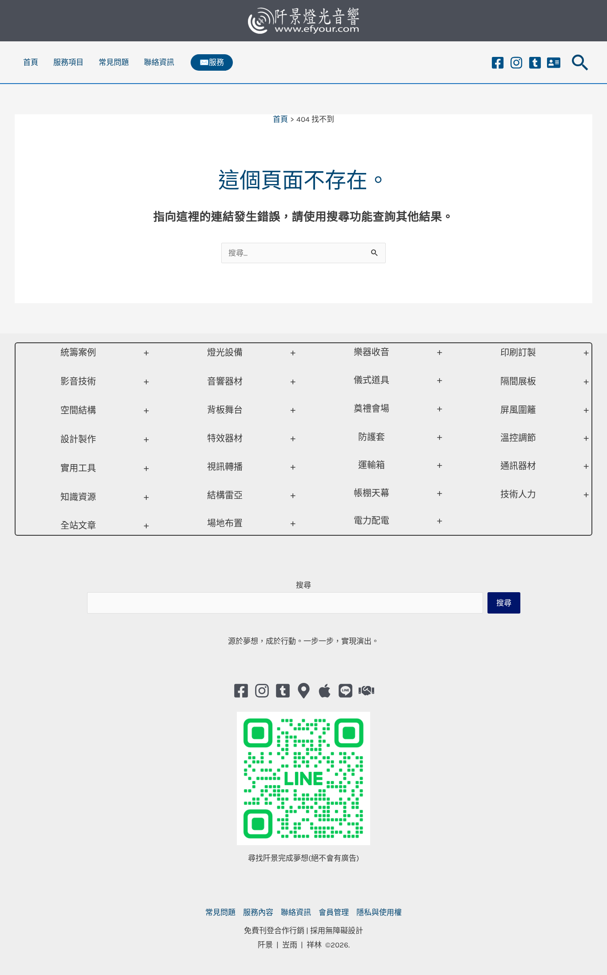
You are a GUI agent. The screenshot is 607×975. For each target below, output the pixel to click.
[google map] (303, 690)
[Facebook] (497, 62)
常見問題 (114, 62)
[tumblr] (535, 62)
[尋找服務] (366, 690)
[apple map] (324, 690)
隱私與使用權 (379, 912)
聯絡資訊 (159, 62)
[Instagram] (516, 62)
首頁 (30, 62)
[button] (212, 62)
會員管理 (334, 912)
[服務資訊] (553, 62)
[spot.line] (345, 690)
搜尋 (303, 585)
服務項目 (68, 62)
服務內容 (258, 912)
